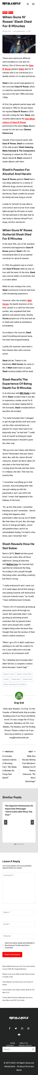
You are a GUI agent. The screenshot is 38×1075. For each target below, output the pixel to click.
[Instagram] (22, 1028)
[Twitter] (16, 1028)
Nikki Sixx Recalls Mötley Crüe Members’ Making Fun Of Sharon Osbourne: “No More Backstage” (29, 767)
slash (6, 679)
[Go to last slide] (5, 822)
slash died (15, 679)
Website (7, 936)
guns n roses (9, 674)
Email (6, 924)
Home (12, 1043)
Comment (8, 875)
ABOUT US (24, 1043)
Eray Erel (8, 31)
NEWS (5, 12)
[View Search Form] (28, 4)
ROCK (11, 12)
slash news (27, 679)
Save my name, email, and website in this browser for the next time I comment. (20, 945)
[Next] (32, 822)
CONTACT (10, 1045)
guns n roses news (24, 674)
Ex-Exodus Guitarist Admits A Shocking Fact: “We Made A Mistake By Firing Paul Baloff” (9, 765)
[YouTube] (19, 1034)
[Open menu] (33, 4)
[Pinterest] (28, 1028)
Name (6, 912)
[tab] (15, 844)
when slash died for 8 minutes (15, 684)
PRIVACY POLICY (25, 1045)
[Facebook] (9, 1028)
